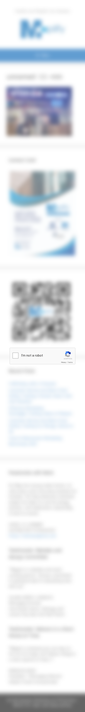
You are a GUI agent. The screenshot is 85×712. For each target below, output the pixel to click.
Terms (70, 362)
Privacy (63, 362)
